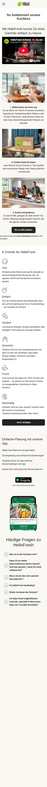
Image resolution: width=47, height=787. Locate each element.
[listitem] (23, 96)
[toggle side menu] (3, 4)
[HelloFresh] (23, 4)
